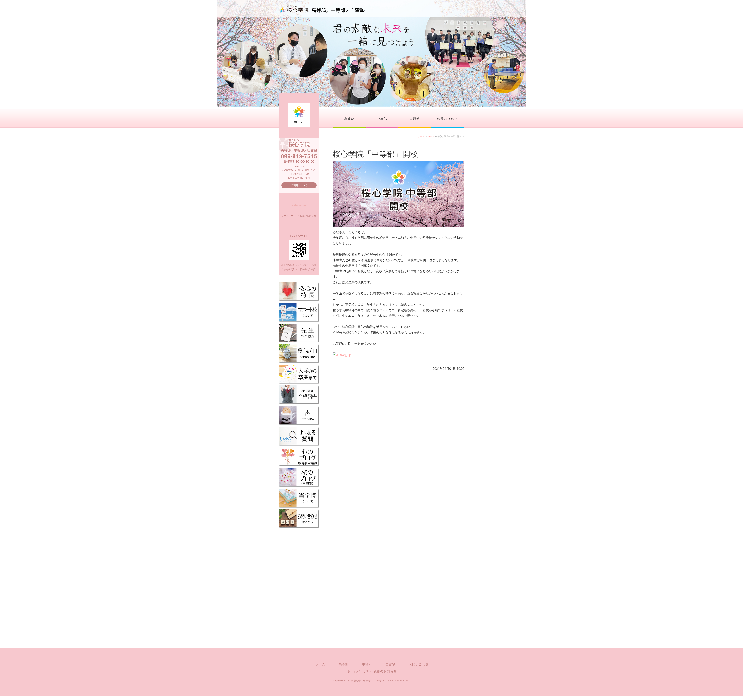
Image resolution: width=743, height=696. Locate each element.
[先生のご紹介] (299, 340)
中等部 (382, 119)
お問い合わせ (447, 119)
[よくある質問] (299, 443)
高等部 (349, 119)
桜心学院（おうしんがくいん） (322, 9)
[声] (299, 423)
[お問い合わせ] (299, 526)
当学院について (299, 185)
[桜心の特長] (299, 299)
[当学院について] (299, 505)
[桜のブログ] (299, 485)
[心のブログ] (299, 464)
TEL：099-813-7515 (299, 174)
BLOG (431, 136)
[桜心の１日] (299, 361)
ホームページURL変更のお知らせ (299, 215)
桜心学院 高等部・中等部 (366, 680)
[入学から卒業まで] (299, 381)
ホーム (299, 122)
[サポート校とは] (299, 320)
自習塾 (415, 119)
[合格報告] (299, 402)
